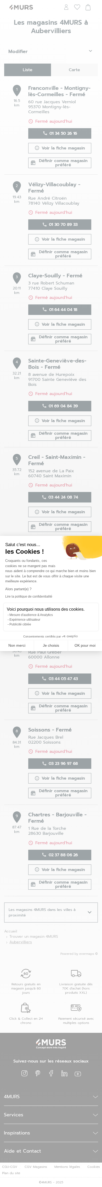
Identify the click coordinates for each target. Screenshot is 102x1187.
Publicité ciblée (20, 624)
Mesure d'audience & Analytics (31, 615)
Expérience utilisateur (24, 619)
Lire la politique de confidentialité (28, 596)
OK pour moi (85, 645)
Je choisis (51, 645)
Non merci (16, 645)
